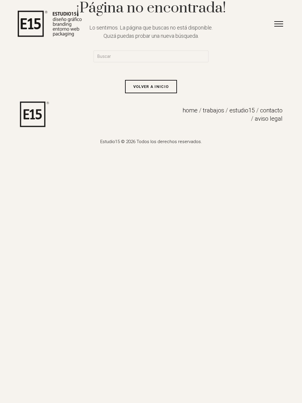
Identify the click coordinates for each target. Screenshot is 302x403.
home (190, 110)
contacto (271, 110)
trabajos (213, 110)
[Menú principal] (278, 24)
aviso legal (269, 118)
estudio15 (242, 110)
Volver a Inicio (151, 86)
